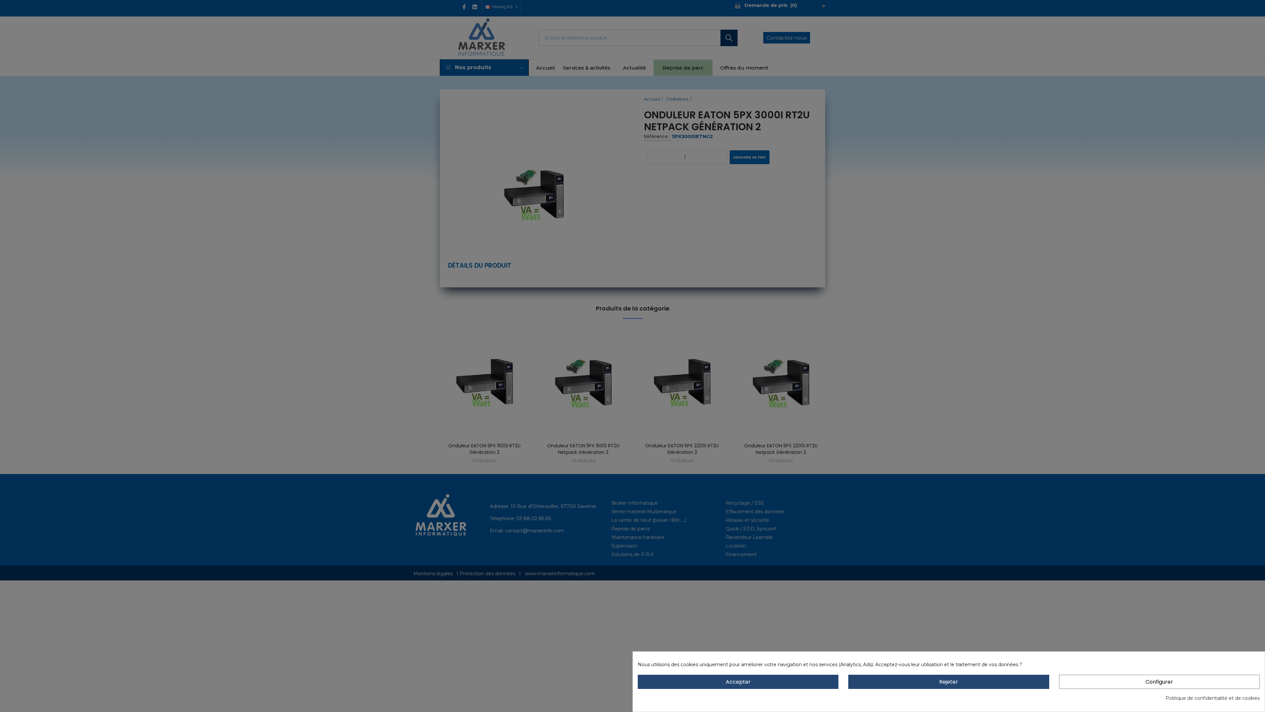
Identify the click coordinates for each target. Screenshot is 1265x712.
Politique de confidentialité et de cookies (1213, 698)
